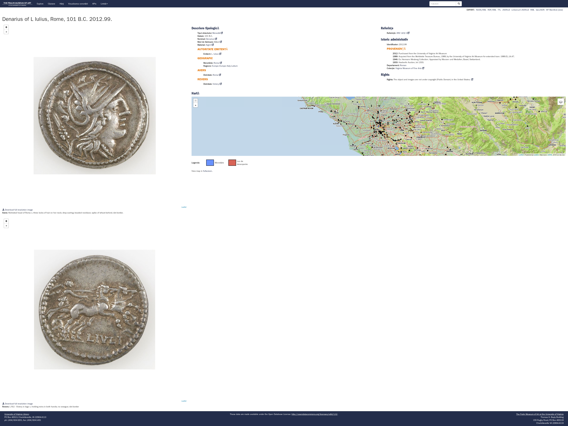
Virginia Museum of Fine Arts (408, 68)
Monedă (216, 33)
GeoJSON (540, 9)
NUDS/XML (481, 9)
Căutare (51, 3)
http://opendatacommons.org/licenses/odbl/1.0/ (315, 414)
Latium (234, 66)
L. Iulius (214, 54)
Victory (216, 84)
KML (532, 9)
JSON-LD (506, 9)
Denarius (210, 39)
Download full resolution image (18, 209)
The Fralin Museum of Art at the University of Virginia (540, 414)
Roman (403, 65)
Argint (208, 45)
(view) (560, 9)
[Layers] (560, 101)
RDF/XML (492, 9)
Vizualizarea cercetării (78, 3)
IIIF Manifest (551, 9)
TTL (499, 9)
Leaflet (183, 207)
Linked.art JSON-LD (520, 9)
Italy (229, 66)
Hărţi (62, 3)
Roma (216, 63)
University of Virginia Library (16, 414)
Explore (40, 3)
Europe (215, 66)
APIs (94, 3)
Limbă (103, 3)
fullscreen (207, 171)
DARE (550, 154)
